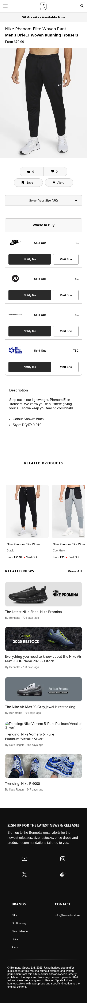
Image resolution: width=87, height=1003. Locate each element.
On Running (19, 923)
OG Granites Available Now (43, 17)
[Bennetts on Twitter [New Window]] (24, 878)
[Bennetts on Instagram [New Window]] (63, 863)
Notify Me (30, 259)
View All (75, 571)
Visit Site (66, 259)
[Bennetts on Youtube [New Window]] (24, 863)
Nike (14, 915)
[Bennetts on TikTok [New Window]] (63, 878)
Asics (15, 947)
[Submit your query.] (82, 6)
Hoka (15, 939)
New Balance (20, 931)
